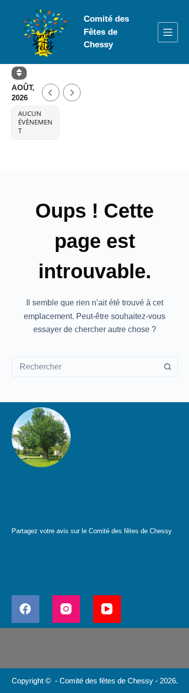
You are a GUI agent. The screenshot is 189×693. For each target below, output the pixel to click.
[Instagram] (66, 609)
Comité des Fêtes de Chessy (106, 31)
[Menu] (168, 32)
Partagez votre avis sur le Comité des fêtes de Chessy (92, 531)
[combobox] (85, 367)
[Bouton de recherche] (167, 366)
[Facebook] (25, 609)
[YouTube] (107, 609)
